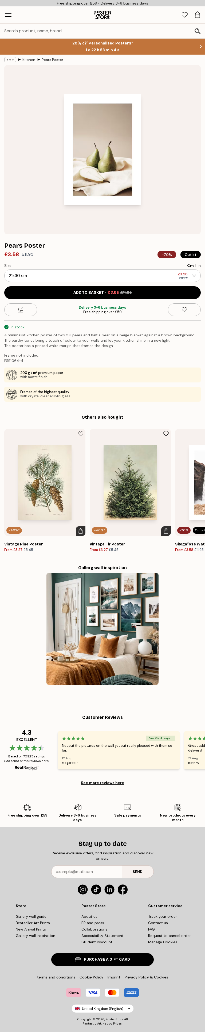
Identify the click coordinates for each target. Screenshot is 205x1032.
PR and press (92, 922)
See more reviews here (102, 782)
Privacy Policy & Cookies (146, 977)
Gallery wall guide (31, 916)
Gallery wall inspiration (35, 935)
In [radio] (199, 265)
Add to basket (102, 292)
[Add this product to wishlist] (184, 309)
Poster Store (114, 1019)
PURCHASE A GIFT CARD (107, 959)
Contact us (158, 922)
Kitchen (28, 60)
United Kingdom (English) (102, 1008)
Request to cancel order (169, 935)
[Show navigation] (8, 15)
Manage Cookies (162, 942)
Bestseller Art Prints (33, 922)
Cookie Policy (91, 977)
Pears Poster (52, 60)
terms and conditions (56, 977)
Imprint (114, 977)
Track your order (162, 916)
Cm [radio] (190, 265)
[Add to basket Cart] (80, 531)
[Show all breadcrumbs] (10, 59)
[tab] (184, 15)
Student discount (96, 942)
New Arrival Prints (31, 929)
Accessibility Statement (102, 935)
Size (7, 265)
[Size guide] (20, 309)
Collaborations (94, 929)
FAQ (151, 929)
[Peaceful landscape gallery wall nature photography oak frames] (102, 629)
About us (89, 916)
